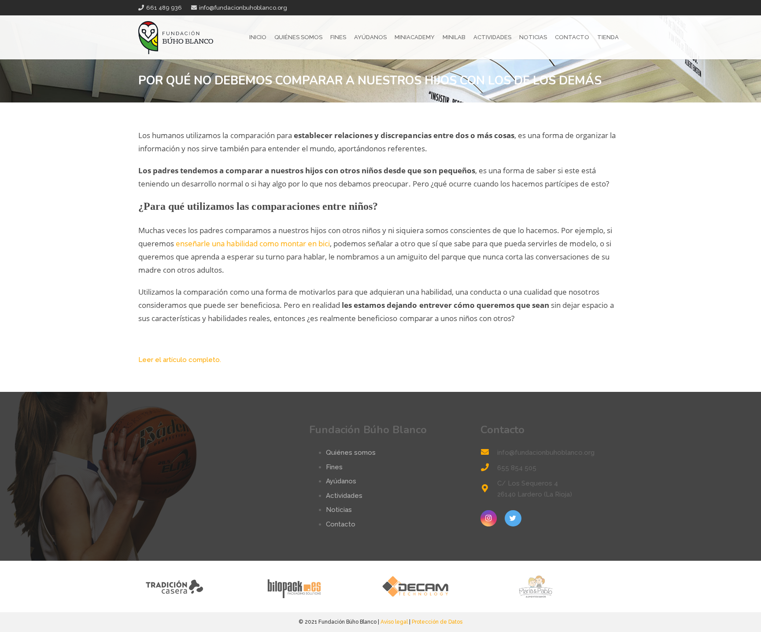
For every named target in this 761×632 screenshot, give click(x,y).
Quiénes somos (351, 453)
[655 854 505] (488, 468)
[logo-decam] (441, 586)
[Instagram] (488, 518)
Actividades (344, 496)
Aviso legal (394, 622)
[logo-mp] (562, 586)
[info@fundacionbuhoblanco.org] (488, 452)
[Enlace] (175, 37)
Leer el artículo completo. (179, 360)
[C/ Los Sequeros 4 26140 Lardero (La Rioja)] (488, 489)
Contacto (340, 524)
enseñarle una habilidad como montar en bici (253, 243)
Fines (334, 467)
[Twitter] (513, 518)
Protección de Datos (437, 622)
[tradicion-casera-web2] (198, 586)
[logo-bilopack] (319, 586)
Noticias (339, 510)
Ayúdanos (341, 481)
